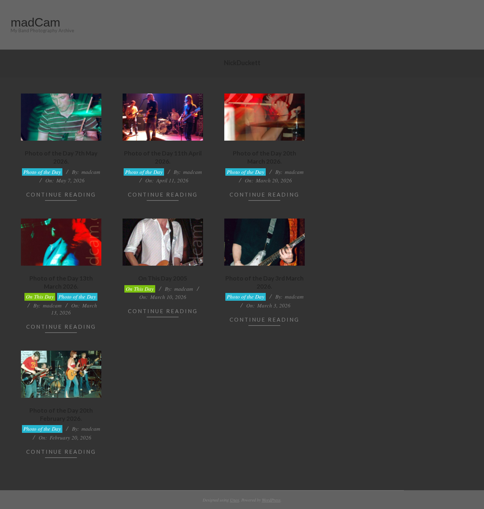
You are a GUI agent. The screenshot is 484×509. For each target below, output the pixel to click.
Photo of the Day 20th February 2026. (61, 414)
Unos (234, 500)
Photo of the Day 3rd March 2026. (264, 282)
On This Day (40, 296)
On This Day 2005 (162, 278)
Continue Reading (61, 194)
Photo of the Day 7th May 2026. (61, 157)
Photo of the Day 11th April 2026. (163, 157)
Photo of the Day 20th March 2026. (264, 157)
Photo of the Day (42, 171)
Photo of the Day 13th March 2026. (61, 282)
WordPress (271, 500)
